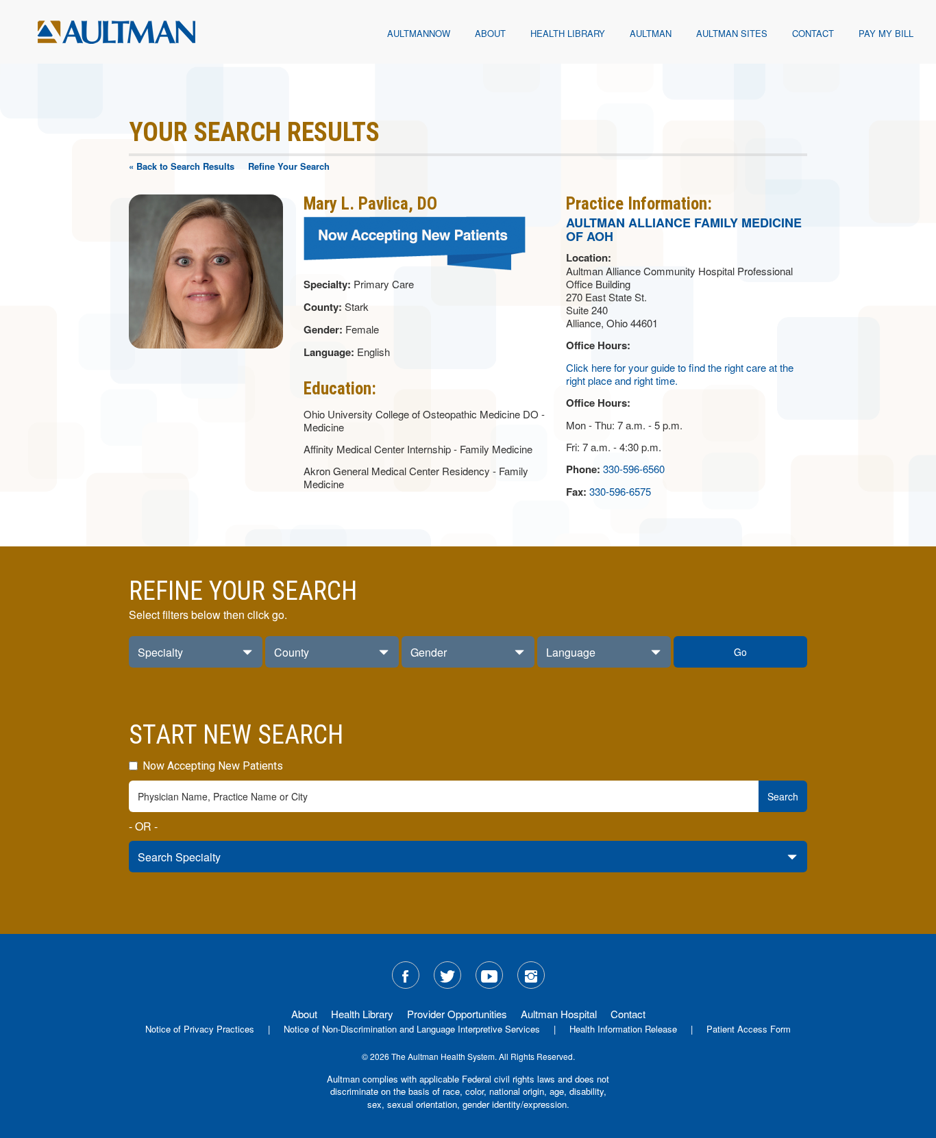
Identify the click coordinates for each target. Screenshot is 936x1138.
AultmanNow (418, 33)
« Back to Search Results (181, 166)
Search (782, 796)
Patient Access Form (748, 1028)
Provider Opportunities (457, 1014)
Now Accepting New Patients (211, 765)
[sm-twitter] (447, 975)
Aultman (651, 33)
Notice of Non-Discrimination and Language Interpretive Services (412, 1028)
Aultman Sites (731, 33)
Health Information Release (623, 1028)
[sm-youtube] (489, 975)
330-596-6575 (620, 491)
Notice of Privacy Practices (199, 1028)
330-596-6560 (634, 468)
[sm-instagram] (531, 975)
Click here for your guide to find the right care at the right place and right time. (679, 374)
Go (740, 652)
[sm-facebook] (405, 975)
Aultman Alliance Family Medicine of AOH (684, 229)
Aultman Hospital (559, 1014)
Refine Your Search (289, 166)
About (490, 33)
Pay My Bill (886, 33)
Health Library (567, 33)
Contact (813, 33)
